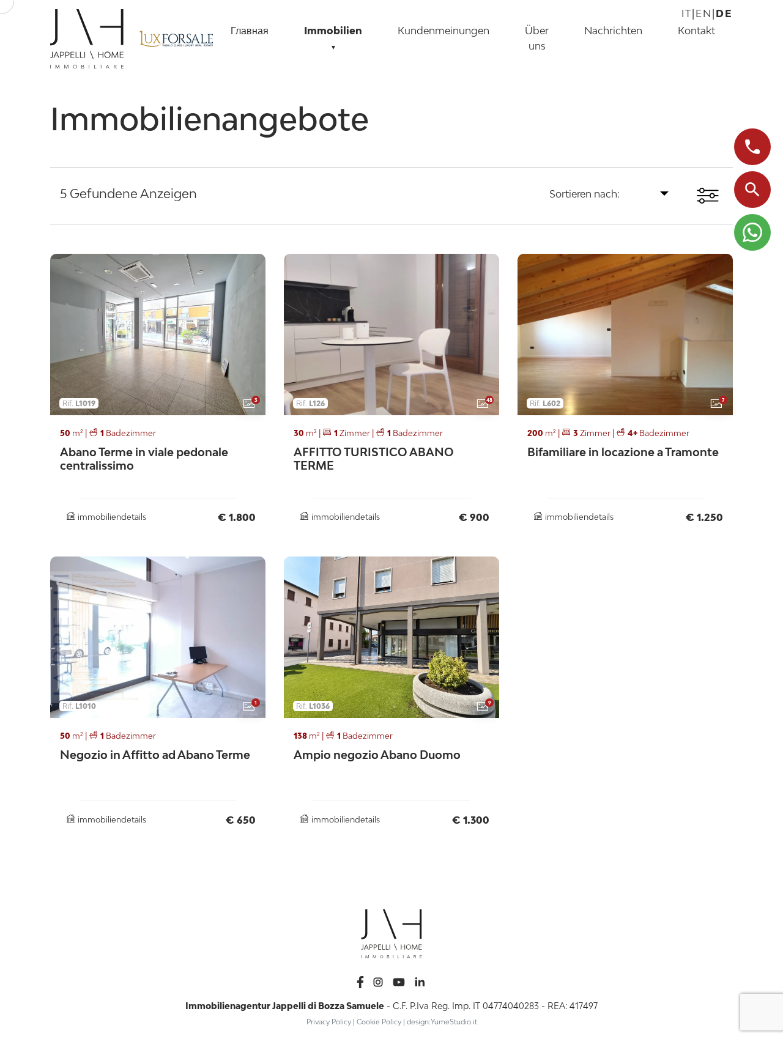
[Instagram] (379, 980)
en (704, 13)
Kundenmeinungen (443, 30)
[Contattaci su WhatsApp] (752, 232)
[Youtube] (400, 980)
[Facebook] (361, 980)
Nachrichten (613, 30)
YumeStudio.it (454, 1022)
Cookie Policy (379, 1022)
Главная (250, 30)
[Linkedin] (419, 980)
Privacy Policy (328, 1022)
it (686, 13)
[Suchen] (752, 189)
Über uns (537, 38)
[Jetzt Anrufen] (752, 146)
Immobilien (333, 37)
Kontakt (696, 30)
